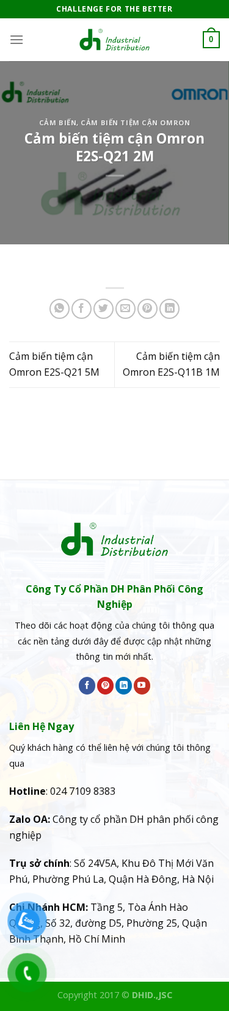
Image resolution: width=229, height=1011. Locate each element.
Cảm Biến (57, 122)
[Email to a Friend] (125, 309)
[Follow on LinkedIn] (123, 685)
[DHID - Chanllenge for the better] (115, 39)
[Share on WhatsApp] (59, 309)
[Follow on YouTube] (142, 685)
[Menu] (16, 39)
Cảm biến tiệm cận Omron (135, 122)
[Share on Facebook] (81, 309)
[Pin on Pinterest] (147, 309)
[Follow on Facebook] (87, 685)
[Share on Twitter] (103, 309)
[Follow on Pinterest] (105, 685)
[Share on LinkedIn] (169, 309)
